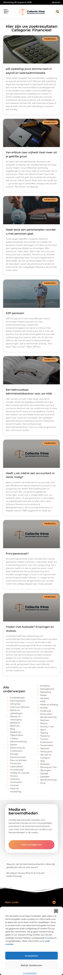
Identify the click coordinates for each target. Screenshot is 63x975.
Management (47, 689)
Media (43, 695)
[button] (56, 911)
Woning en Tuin (48, 767)
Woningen (45, 770)
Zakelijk (44, 773)
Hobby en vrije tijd (19, 772)
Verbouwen (46, 751)
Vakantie (44, 748)
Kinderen (45, 685)
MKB (42, 701)
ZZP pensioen (15, 313)
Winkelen (45, 764)
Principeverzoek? (17, 553)
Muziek (44, 707)
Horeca (14, 776)
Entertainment (18, 757)
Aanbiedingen (17, 697)
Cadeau (14, 738)
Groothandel (16, 769)
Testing (44, 732)
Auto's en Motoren (20, 707)
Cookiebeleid (30, 973)
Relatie (43, 723)
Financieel (15, 763)
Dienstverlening (18, 741)
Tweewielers (46, 745)
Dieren (13, 744)
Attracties (15, 704)
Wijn (42, 761)
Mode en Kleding (49, 704)
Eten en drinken (18, 760)
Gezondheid (16, 766)
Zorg (42, 783)
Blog (12, 729)
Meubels (44, 698)
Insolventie (16, 782)
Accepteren (31, 955)
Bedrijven (15, 722)
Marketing (45, 692)
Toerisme (45, 736)
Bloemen (15, 725)
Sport (43, 729)
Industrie (15, 779)
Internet (14, 785)
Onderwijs (45, 711)
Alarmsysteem (18, 700)
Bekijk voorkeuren (31, 965)
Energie (14, 754)
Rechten (44, 720)
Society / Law (47, 726)
